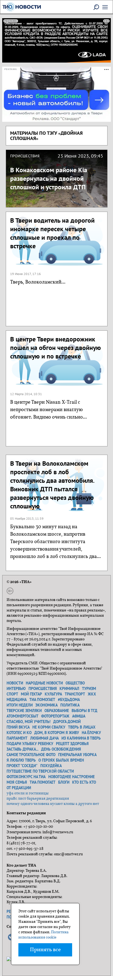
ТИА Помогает (42, 782)
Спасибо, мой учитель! (28, 721)
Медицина (17, 699)
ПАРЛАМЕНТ (17, 738)
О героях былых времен (61, 760)
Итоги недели (20, 705)
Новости (15, 683)
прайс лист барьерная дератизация (38, 798)
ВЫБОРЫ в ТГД (84, 710)
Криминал (69, 688)
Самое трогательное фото (31, 754)
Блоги (63, 782)
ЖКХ (92, 694)
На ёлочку (91, 732)
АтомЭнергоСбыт (22, 716)
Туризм (89, 688)
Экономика (46, 705)
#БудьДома (69, 699)
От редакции (19, 787)
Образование (56, 710)
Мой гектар (31, 694)
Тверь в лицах (81, 727)
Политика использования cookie (43, 935)
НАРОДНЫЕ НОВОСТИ (44, 683)
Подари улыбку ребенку (30, 743)
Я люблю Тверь (21, 760)
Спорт (12, 694)
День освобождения (61, 749)
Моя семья (17, 782)
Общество (75, 683)
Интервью (16, 688)
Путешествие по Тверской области (40, 771)
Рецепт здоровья (72, 743)
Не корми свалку (48, 727)
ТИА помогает (42, 699)
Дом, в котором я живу (56, 732)
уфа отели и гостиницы (28, 793)
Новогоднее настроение (71, 776)
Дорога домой (67, 721)
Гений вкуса (18, 727)
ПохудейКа (51, 765)
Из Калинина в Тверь (81, 738)
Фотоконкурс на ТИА (26, 776)
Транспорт (75, 694)
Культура (53, 694)
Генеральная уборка (77, 754)
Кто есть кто (84, 782)
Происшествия (43, 688)
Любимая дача (44, 738)
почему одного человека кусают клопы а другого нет (53, 804)
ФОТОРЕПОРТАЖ (55, 716)
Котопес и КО (19, 732)
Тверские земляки (24, 710)
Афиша (78, 716)
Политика (70, 705)
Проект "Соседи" (22, 765)
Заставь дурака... (22, 749)
